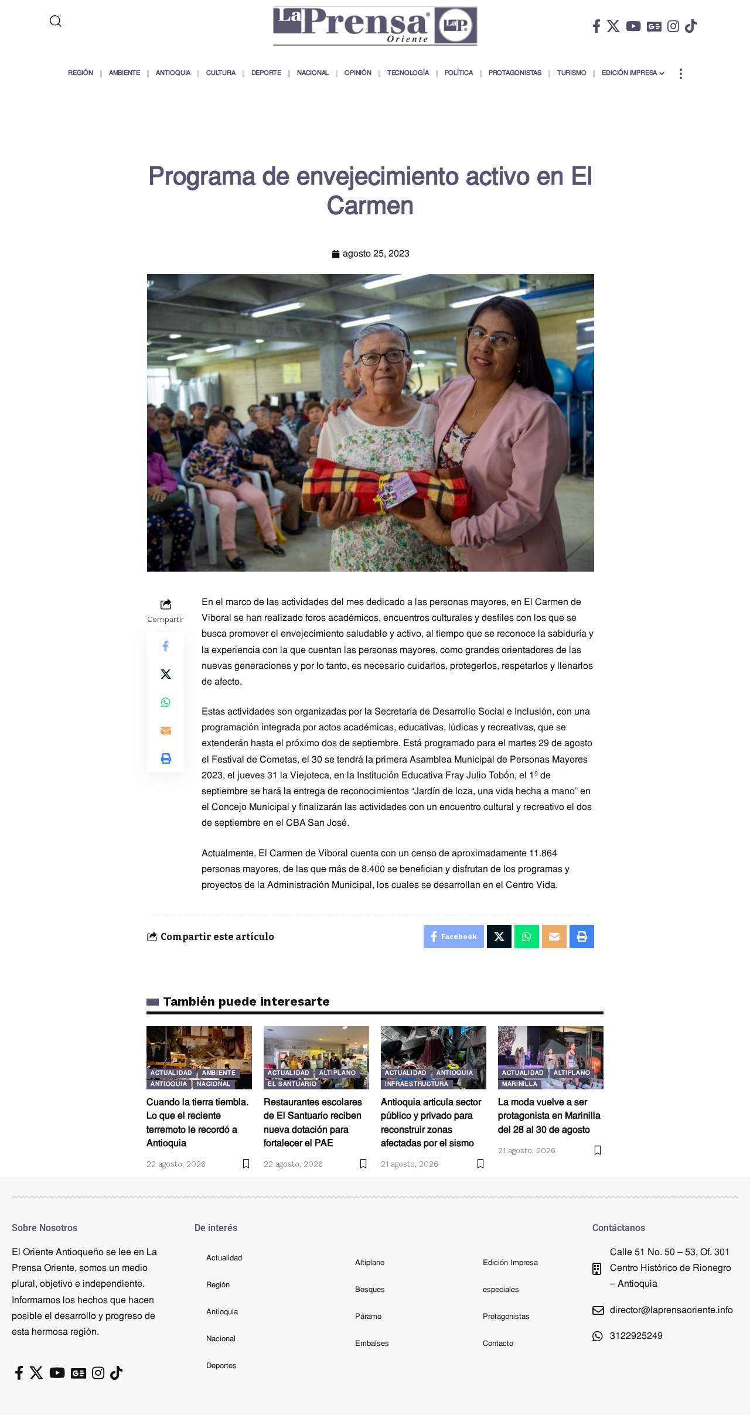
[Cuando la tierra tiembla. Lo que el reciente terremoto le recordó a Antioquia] (199, 1057)
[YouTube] (633, 26)
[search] (104, 21)
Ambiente (219, 1073)
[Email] (166, 730)
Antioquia (169, 1084)
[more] (681, 74)
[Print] (166, 758)
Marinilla (519, 1084)
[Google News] (654, 26)
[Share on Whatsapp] (166, 702)
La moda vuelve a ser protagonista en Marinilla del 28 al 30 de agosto (549, 1116)
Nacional (214, 1084)
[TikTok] (691, 26)
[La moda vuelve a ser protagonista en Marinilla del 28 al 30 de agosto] (551, 1057)
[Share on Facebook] (166, 646)
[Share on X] (166, 674)
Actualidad (171, 1073)
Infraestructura (417, 1084)
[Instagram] (673, 26)
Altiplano (337, 1073)
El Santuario (292, 1084)
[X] (613, 26)
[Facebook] (596, 26)
